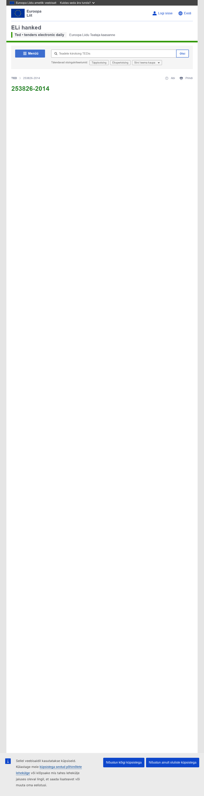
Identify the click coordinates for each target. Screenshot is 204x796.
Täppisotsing (99, 62)
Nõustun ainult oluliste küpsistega (172, 762)
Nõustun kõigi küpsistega (124, 762)
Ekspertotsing (120, 62)
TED (14, 78)
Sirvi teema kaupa (145, 62)
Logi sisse (165, 13)
